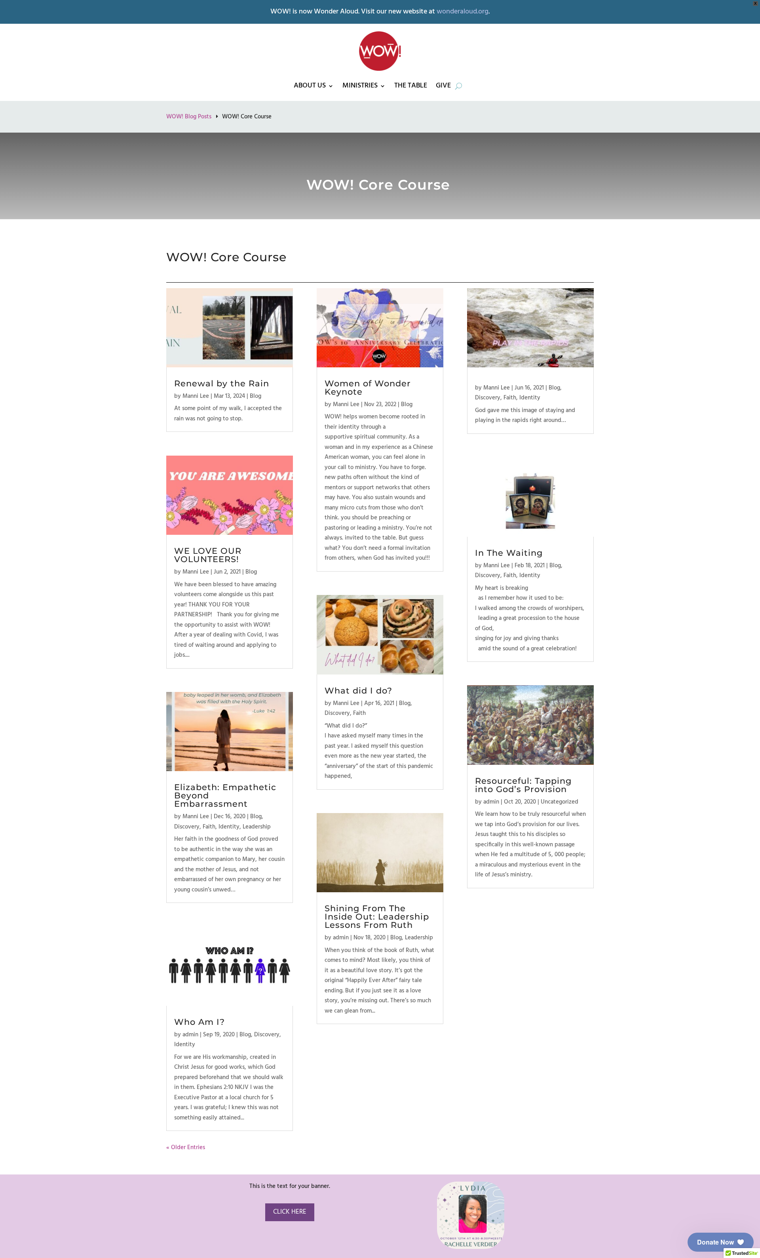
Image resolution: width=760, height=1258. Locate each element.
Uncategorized (559, 802)
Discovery (187, 827)
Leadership (257, 827)
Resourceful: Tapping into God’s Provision (523, 785)
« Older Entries (185, 1147)
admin (190, 1034)
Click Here (289, 1212)
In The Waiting (509, 553)
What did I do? (358, 691)
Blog (255, 396)
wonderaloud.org (462, 11)
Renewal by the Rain (221, 383)
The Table (410, 85)
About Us (310, 85)
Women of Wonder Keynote (368, 387)
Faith (209, 827)
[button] (721, 1242)
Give (443, 85)
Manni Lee (195, 396)
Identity (228, 827)
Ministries (360, 85)
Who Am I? (199, 1022)
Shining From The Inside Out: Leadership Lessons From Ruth (377, 916)
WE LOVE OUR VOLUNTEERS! (207, 555)
